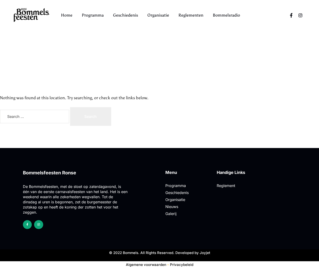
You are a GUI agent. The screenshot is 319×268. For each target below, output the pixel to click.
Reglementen (190, 15)
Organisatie (158, 15)
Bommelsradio (226, 15)
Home (66, 15)
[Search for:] (35, 117)
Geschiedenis (125, 15)
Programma (93, 15)
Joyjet (205, 252)
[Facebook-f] (291, 15)
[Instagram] (300, 15)
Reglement (226, 185)
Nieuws (171, 206)
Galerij (171, 213)
